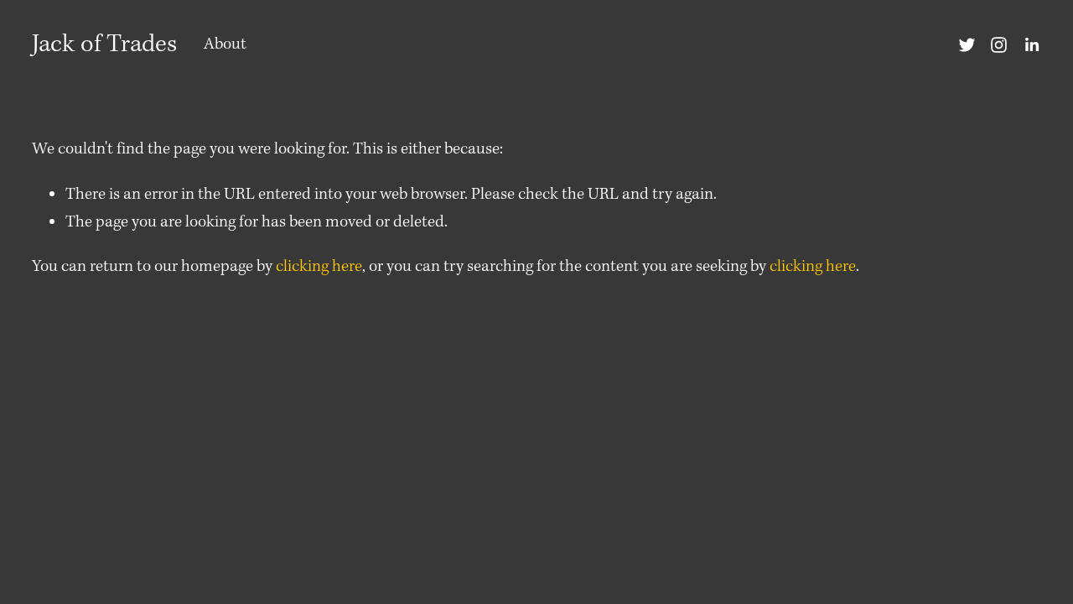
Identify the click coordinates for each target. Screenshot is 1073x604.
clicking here (319, 267)
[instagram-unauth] (998, 45)
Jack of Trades (104, 44)
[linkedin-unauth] (1031, 45)
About (225, 44)
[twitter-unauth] (967, 45)
